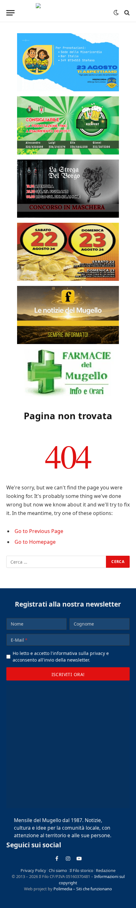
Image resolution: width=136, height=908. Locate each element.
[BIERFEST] (68, 125)
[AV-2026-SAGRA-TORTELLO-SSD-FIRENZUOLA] (68, 252)
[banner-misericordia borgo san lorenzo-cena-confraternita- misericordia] (68, 62)
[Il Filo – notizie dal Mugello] (68, 12)
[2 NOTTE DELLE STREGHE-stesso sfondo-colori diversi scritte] (68, 189)
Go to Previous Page (39, 531)
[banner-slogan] (68, 315)
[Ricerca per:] (56, 562)
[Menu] (10, 13)
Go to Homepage (35, 541)
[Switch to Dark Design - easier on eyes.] (116, 12)
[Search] (126, 13)
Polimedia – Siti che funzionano (82, 889)
